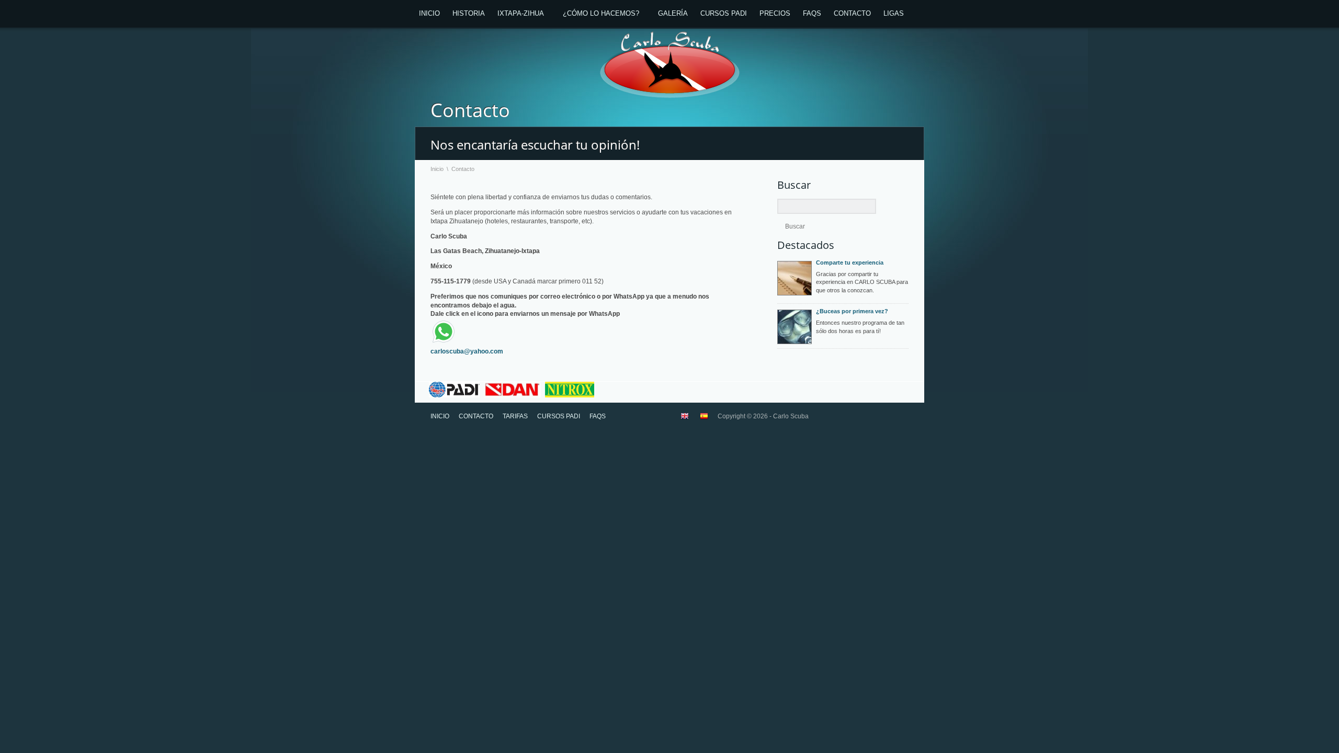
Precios (774, 13)
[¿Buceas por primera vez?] (794, 327)
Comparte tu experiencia (849, 262)
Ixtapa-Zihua (520, 13)
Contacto (852, 13)
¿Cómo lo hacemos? (601, 13)
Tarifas (515, 416)
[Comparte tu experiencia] (794, 278)
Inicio (429, 13)
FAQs (812, 13)
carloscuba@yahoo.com (466, 351)
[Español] (704, 418)
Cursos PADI (723, 13)
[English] (684, 418)
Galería (673, 13)
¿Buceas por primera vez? (852, 311)
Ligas (893, 13)
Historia (468, 13)
